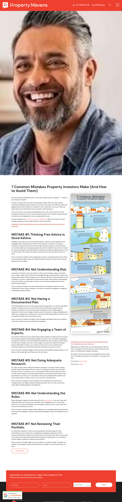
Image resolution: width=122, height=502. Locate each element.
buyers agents (48, 400)
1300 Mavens (99, 5)
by (19, 500)
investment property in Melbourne (36, 219)
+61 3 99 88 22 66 (82, 5)
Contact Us (19, 451)
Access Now (83, 361)
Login (81, 364)
